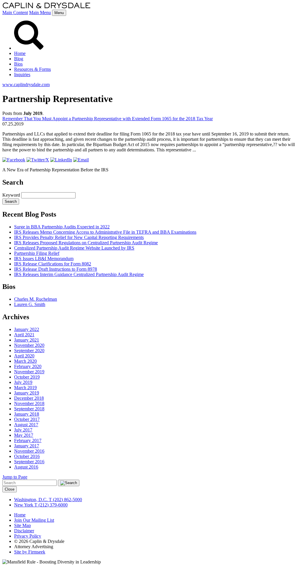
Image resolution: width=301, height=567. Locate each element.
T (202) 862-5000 (65, 499)
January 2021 (26, 339)
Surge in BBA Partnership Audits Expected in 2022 (62, 226)
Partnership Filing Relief (36, 253)
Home (20, 53)
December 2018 (29, 398)
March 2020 (25, 361)
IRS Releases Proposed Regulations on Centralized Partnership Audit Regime (86, 242)
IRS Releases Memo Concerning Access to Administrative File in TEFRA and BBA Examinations (105, 232)
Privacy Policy (27, 535)
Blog (18, 58)
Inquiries (22, 74)
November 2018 (29, 403)
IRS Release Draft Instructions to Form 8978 (55, 269)
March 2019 (25, 387)
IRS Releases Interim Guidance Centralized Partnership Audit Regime (79, 274)
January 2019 (26, 392)
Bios (18, 63)
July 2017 (23, 429)
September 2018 (29, 408)
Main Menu (40, 12)
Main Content (15, 12)
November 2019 (29, 371)
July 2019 (23, 382)
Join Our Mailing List (34, 520)
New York (23, 504)
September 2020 (29, 350)
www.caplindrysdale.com (26, 84)
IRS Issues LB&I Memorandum (43, 258)
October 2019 (27, 376)
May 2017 (23, 435)
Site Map (22, 525)
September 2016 (29, 461)
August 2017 (26, 424)
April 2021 (24, 334)
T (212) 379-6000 (50, 504)
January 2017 (26, 445)
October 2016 (27, 456)
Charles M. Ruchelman (35, 299)
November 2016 (29, 451)
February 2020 (27, 366)
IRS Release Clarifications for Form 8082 (52, 263)
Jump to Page (14, 476)
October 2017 (27, 419)
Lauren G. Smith (29, 304)
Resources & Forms (32, 69)
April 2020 (24, 355)
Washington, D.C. (31, 499)
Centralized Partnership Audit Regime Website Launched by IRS (74, 247)
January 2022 (26, 329)
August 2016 (26, 466)
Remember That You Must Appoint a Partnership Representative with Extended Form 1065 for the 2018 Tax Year (107, 118)
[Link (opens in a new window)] (13, 159)
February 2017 (27, 440)
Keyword (11, 195)
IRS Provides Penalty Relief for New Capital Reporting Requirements (79, 237)
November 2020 (29, 345)
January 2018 (26, 414)
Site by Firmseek (29, 551)
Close (9, 489)
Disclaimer (24, 530)
